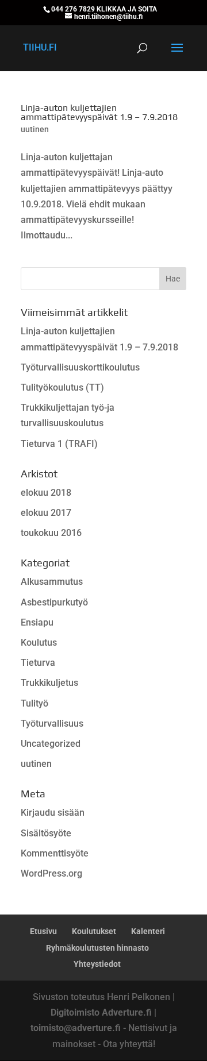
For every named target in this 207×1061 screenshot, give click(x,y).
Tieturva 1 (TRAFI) (59, 443)
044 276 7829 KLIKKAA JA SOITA (104, 9)
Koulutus (39, 642)
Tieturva (38, 662)
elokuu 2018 (46, 492)
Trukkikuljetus (49, 682)
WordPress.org (51, 873)
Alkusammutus (52, 581)
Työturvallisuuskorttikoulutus (80, 367)
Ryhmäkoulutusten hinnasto (97, 947)
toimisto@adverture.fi (75, 1028)
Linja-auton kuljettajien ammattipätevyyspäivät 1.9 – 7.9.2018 (99, 112)
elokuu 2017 (46, 512)
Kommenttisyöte (55, 853)
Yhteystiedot (97, 964)
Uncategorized (50, 743)
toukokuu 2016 (51, 532)
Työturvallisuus (52, 723)
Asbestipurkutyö (54, 602)
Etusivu (43, 931)
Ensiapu (37, 622)
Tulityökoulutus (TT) (62, 387)
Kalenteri (148, 931)
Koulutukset (94, 931)
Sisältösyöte (46, 833)
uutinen (35, 129)
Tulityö (34, 703)
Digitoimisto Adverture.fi (101, 1012)
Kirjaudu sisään (53, 812)
